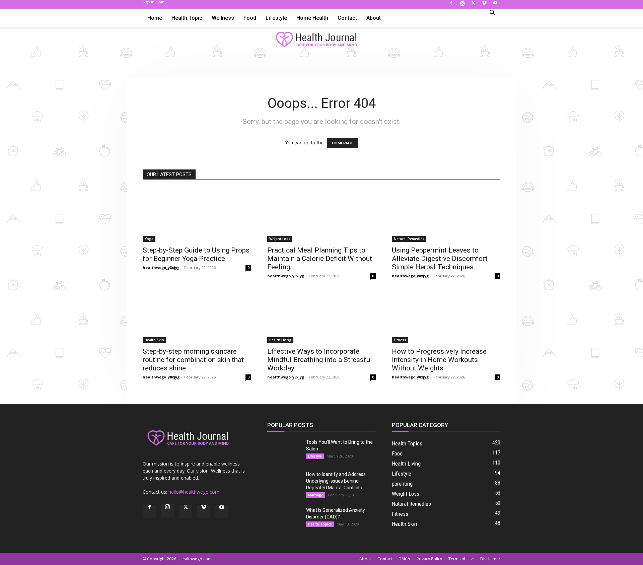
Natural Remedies (409, 238)
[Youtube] (495, 5)
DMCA (404, 559)
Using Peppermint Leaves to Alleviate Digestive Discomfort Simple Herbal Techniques (440, 258)
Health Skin (154, 340)
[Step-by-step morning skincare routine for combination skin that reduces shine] (197, 316)
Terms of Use (461, 559)
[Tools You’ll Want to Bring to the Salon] (284, 450)
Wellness (223, 18)
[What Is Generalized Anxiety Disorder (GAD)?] (284, 518)
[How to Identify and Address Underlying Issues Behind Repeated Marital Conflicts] (284, 482)
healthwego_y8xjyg (161, 267)
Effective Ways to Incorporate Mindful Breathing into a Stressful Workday (319, 359)
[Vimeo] (484, 5)
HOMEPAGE (342, 143)
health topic (186, 18)
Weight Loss (279, 238)
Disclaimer (490, 559)
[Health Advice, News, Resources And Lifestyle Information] (321, 40)
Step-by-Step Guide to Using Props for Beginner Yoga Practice (196, 254)
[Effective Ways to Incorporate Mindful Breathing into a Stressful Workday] (321, 316)
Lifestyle (276, 18)
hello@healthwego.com (193, 492)
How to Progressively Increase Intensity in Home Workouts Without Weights (439, 359)
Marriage (315, 495)
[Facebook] (451, 5)
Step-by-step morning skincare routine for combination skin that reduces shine (193, 359)
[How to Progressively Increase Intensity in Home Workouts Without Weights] (446, 316)
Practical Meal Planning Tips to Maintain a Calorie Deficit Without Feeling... (319, 258)
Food (249, 18)
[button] (492, 13)
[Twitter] (473, 5)
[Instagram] (462, 5)
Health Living (280, 340)
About (373, 18)
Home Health (312, 18)
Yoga (149, 238)
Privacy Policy (429, 559)
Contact (347, 18)
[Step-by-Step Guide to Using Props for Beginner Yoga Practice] (197, 215)
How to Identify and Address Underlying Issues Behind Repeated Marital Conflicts (336, 481)
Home (154, 18)
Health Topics (320, 524)
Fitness (400, 340)
